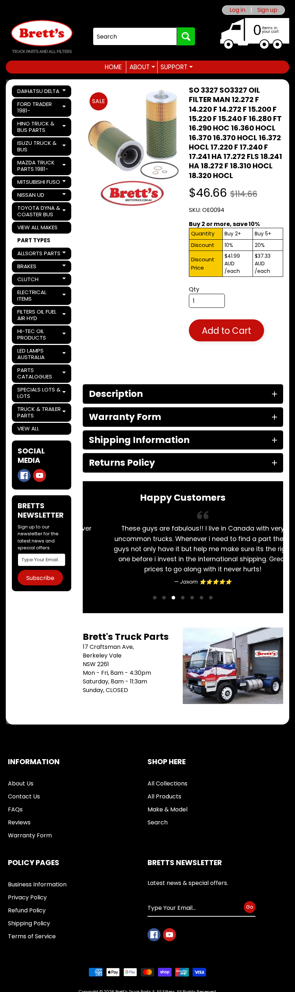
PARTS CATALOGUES (42, 373)
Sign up (267, 10)
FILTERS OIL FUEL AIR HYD (42, 315)
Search (158, 822)
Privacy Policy (27, 897)
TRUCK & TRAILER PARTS (42, 412)
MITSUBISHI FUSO (42, 183)
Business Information (37, 884)
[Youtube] (39, 475)
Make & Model (167, 809)
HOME (113, 67)
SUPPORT (176, 67)
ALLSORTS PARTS (42, 254)
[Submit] (186, 36)
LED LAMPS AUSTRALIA (42, 354)
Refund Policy (27, 910)
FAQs (15, 809)
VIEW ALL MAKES (37, 227)
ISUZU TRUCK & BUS (42, 146)
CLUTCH (42, 280)
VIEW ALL (28, 428)
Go (249, 907)
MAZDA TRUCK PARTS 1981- (42, 166)
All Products (164, 796)
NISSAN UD (42, 196)
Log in (237, 10)
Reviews (19, 822)
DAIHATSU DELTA (42, 92)
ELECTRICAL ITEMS (42, 295)
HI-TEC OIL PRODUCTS (42, 334)
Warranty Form (30, 835)
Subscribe (40, 578)
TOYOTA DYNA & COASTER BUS (42, 211)
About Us (20, 783)
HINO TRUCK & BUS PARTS (42, 127)
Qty (194, 289)
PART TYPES (33, 240)
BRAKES (42, 267)
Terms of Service (32, 936)
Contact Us (24, 796)
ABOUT (142, 67)
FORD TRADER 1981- (42, 107)
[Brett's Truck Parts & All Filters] (42, 36)
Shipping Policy (29, 923)
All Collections (167, 783)
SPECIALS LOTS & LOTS (42, 393)
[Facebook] (24, 475)
